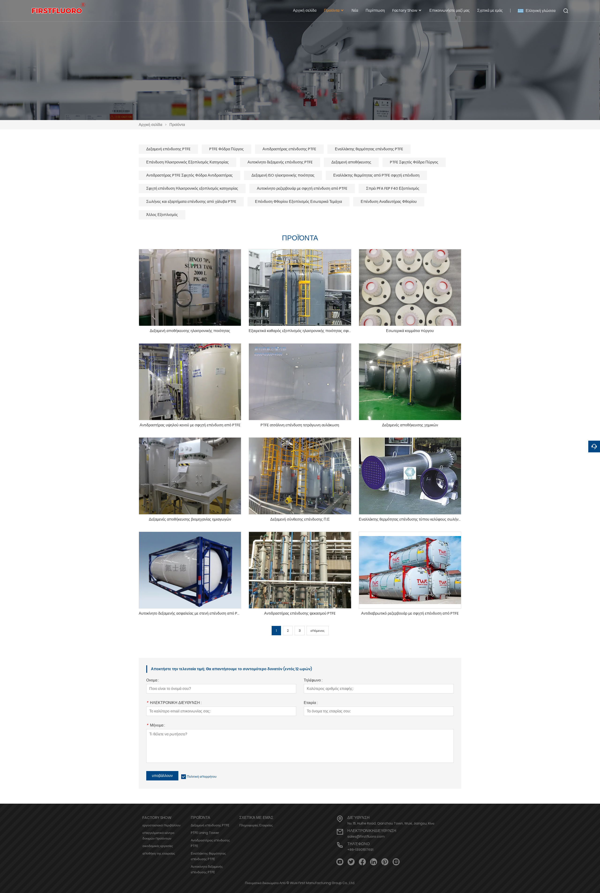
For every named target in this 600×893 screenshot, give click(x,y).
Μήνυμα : (155, 725)
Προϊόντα (177, 124)
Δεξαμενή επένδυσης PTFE (168, 149)
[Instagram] (396, 862)
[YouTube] (340, 862)
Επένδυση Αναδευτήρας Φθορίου (389, 201)
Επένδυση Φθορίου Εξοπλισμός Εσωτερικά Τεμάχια (298, 201)
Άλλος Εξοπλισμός (162, 214)
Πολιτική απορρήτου (202, 776)
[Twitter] (351, 862)
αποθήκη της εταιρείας (158, 853)
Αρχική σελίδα (150, 124)
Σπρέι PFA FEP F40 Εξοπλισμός (392, 188)
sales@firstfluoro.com (366, 836)
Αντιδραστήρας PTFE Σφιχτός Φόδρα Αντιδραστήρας (189, 175)
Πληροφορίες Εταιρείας (256, 825)
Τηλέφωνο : (313, 680)
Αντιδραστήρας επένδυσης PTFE (289, 149)
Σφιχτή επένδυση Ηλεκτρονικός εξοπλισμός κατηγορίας (192, 188)
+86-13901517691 (360, 849)
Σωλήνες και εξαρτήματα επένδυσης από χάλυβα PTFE (191, 201)
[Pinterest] (385, 862)
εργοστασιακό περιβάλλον (161, 825)
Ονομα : (152, 680)
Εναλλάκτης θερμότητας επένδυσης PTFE (369, 149)
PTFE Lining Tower (205, 832)
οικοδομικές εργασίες (157, 846)
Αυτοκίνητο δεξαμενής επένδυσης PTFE (280, 162)
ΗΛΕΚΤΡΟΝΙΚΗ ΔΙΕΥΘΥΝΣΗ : (174, 703)
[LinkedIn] (373, 862)
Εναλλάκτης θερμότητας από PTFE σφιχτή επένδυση (376, 175)
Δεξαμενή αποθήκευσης (351, 162)
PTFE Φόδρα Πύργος (226, 149)
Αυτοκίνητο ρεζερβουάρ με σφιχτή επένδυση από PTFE (302, 188)
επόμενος (318, 630)
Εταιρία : (311, 703)
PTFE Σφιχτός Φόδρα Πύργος (414, 162)
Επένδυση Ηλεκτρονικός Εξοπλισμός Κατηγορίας (187, 162)
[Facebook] (362, 862)
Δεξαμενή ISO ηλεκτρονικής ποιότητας (283, 175)
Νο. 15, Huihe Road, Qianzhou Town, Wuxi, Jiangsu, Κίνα (390, 823)
